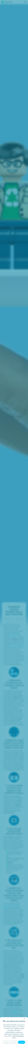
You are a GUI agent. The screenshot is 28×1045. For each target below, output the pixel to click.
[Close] (24, 1018)
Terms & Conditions (18, 1036)
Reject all (14, 1042)
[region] (14, 1031)
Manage (6, 1042)
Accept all (21, 1042)
